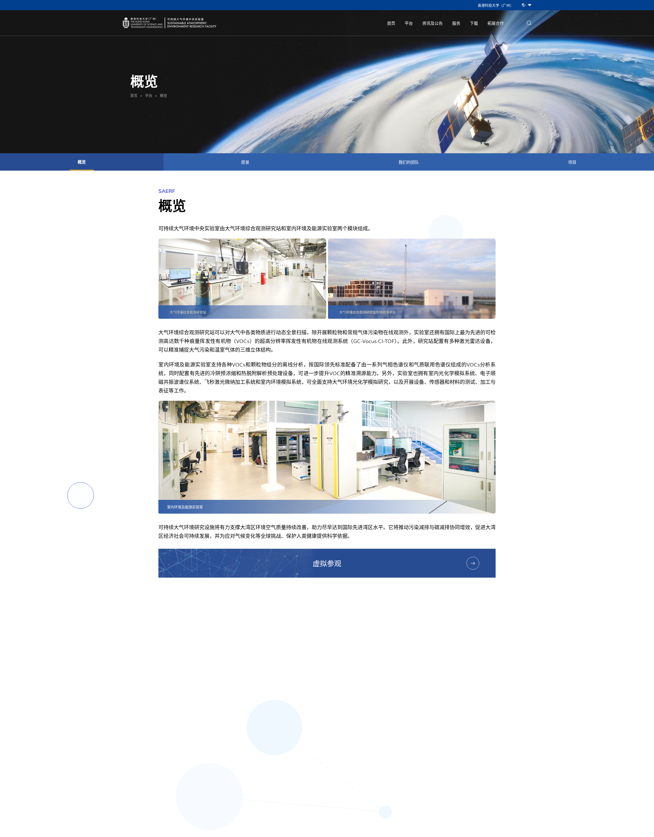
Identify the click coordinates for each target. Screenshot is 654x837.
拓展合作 (495, 23)
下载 (474, 23)
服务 (456, 23)
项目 (572, 162)
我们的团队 (409, 162)
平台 (409, 23)
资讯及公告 (432, 23)
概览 (82, 161)
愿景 (245, 162)
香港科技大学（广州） (495, 5)
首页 (391, 23)
